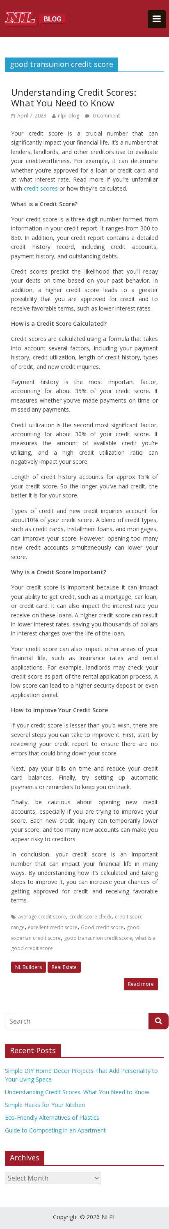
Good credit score (102, 927)
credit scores (41, 188)
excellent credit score (53, 927)
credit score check (90, 916)
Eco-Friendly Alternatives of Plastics (52, 1117)
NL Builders (28, 967)
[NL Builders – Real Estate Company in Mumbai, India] (35, 18)
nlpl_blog (68, 115)
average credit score (42, 916)
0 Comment (105, 115)
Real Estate (64, 967)
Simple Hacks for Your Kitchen (45, 1105)
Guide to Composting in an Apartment (55, 1130)
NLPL (108, 1217)
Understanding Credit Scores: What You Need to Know (73, 97)
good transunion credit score (98, 937)
